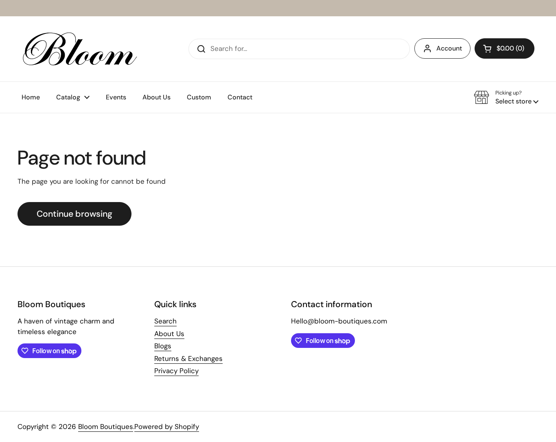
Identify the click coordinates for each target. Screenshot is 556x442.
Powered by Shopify (166, 426)
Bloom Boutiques (105, 426)
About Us (169, 333)
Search (165, 321)
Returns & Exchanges (188, 358)
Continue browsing (74, 214)
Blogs (162, 345)
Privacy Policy (176, 370)
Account (449, 48)
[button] (504, 48)
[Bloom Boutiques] (78, 49)
